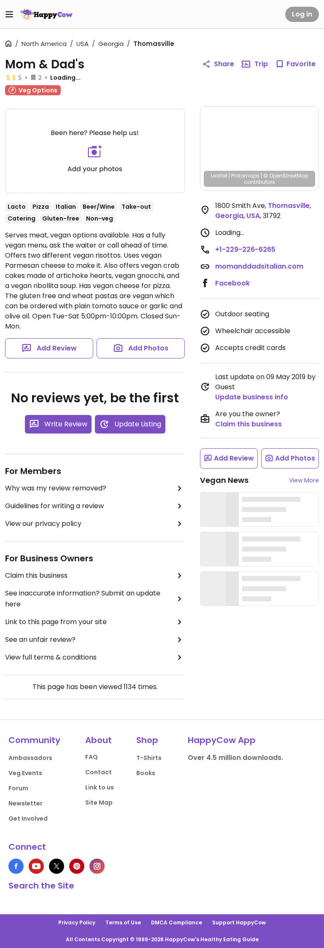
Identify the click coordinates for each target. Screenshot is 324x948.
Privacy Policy (76, 922)
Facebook (232, 283)
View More (304, 480)
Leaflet (219, 175)
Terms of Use (123, 922)
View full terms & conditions (51, 657)
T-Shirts (149, 758)
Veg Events (25, 773)
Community (34, 740)
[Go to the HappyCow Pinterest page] (76, 866)
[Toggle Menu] (9, 14)
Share (224, 64)
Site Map (99, 802)
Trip (261, 64)
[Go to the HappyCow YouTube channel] (36, 866)
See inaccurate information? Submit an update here (82, 598)
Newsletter (25, 803)
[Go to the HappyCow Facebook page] (16, 866)
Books (145, 773)
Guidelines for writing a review (54, 506)
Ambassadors (30, 758)
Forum (18, 788)
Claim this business (36, 575)
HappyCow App (222, 740)
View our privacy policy (43, 523)
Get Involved (28, 818)
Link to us (99, 787)
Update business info (251, 397)
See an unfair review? (40, 639)
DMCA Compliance (176, 922)
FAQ (91, 757)
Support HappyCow (239, 922)
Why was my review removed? (55, 488)
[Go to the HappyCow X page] (56, 866)
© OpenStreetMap (285, 175)
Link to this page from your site (56, 622)
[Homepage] (46, 14)
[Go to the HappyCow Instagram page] (97, 866)
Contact (98, 772)
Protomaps (245, 175)
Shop (147, 740)
